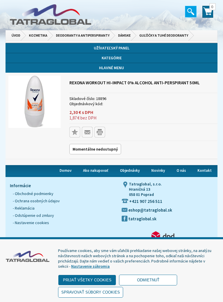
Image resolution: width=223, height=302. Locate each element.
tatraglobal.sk (142, 218)
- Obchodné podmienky (33, 193)
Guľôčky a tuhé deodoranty (163, 35)
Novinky (158, 170)
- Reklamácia (24, 208)
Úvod (16, 35)
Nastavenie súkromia (90, 266)
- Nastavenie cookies (31, 222)
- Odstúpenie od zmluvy (33, 215)
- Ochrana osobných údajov (36, 200)
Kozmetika (38, 35)
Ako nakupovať (95, 170)
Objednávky (130, 170)
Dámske (124, 35)
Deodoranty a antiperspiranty (82, 35)
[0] (207, 14)
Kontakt (204, 170)
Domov (65, 170)
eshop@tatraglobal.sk (149, 210)
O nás (181, 170)
